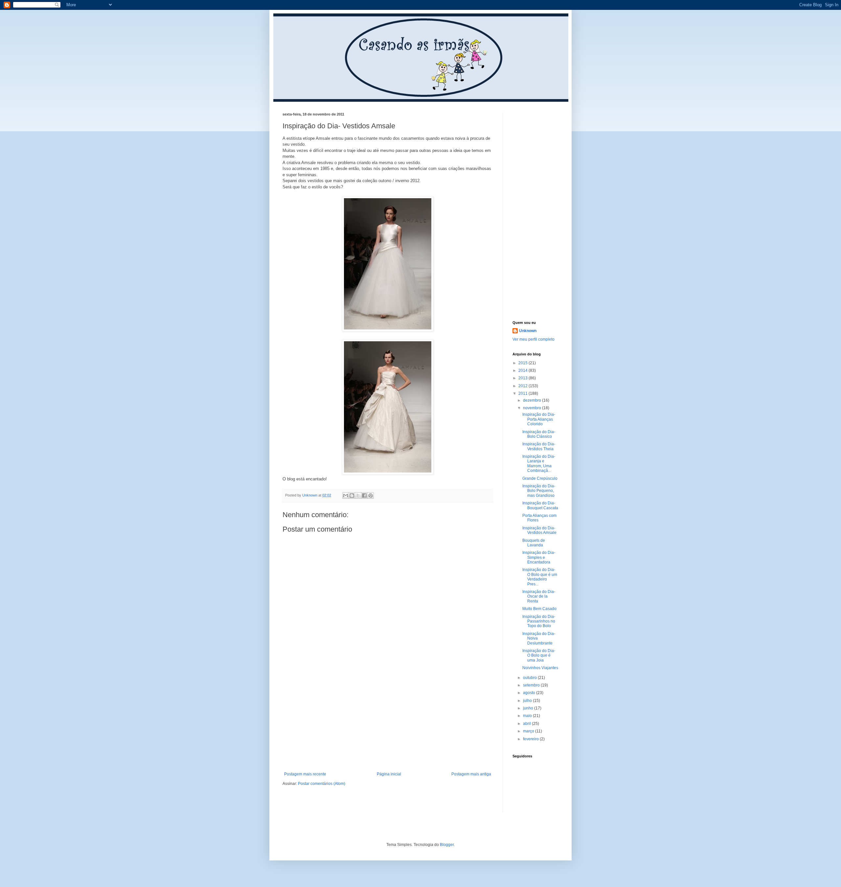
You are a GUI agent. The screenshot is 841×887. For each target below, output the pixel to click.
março (529, 731)
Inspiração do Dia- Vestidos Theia (538, 446)
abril (527, 723)
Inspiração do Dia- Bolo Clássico (538, 434)
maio (528, 715)
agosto (529, 692)
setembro (532, 685)
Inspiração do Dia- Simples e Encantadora (538, 557)
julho (528, 700)
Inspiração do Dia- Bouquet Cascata (540, 505)
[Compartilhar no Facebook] (364, 495)
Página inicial (389, 774)
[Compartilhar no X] (358, 495)
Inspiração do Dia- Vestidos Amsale (539, 530)
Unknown (527, 330)
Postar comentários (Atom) (321, 783)
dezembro (532, 400)
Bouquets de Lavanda (533, 542)
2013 (523, 378)
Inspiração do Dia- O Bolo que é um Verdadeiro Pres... (539, 576)
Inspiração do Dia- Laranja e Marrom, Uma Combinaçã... (538, 463)
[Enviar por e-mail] (345, 495)
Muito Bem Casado (539, 608)
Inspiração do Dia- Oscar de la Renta (538, 596)
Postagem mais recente (305, 774)
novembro (532, 408)
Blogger (447, 844)
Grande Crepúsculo (539, 478)
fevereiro (531, 739)
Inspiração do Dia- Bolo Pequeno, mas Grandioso (538, 491)
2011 (523, 393)
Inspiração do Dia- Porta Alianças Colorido (538, 419)
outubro (530, 677)
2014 (523, 370)
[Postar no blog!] (352, 495)
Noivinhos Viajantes (540, 667)
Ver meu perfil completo (533, 339)
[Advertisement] (387, 723)
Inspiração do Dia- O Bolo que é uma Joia (538, 655)
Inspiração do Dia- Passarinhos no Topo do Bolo (538, 621)
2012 (523, 386)
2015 (523, 363)
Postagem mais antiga (471, 774)
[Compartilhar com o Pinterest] (370, 495)
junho (528, 708)
